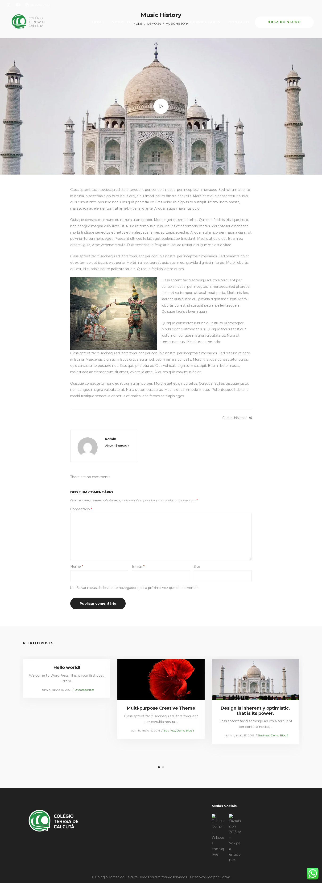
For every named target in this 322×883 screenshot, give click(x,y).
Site (197, 566)
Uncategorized (85, 689)
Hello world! (67, 667)
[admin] (88, 447)
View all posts (116, 446)
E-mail (138, 566)
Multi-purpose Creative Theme (161, 708)
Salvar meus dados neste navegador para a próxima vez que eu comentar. (137, 588)
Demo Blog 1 (185, 730)
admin (110, 439)
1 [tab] (159, 767)
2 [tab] (163, 767)
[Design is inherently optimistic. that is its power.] (255, 679)
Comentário (81, 509)
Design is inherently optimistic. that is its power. (255, 711)
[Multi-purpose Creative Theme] (161, 679)
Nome (76, 566)
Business (169, 730)
